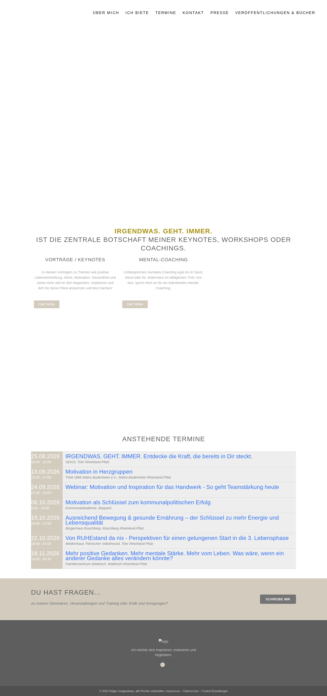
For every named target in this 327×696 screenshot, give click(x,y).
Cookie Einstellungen (215, 691)
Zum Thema (46, 304)
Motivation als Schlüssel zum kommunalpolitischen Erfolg (138, 502)
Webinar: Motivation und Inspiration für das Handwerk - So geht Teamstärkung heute (172, 487)
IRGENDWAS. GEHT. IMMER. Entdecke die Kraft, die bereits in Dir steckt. (158, 456)
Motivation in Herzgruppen (98, 471)
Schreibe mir (278, 599)
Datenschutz (191, 691)
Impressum (173, 691)
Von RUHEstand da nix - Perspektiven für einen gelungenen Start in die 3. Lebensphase (177, 538)
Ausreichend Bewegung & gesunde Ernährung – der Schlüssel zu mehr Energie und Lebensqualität (172, 520)
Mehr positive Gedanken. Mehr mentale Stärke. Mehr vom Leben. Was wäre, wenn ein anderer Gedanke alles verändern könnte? (174, 555)
